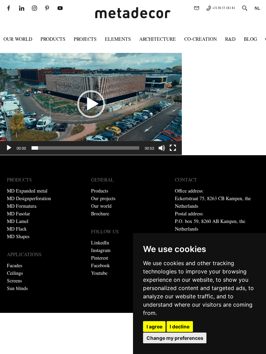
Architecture (157, 39)
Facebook (100, 265)
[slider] (85, 148)
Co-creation (200, 39)
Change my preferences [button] (175, 338)
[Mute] (161, 148)
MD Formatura (21, 206)
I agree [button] (154, 326)
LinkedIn (100, 242)
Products (53, 39)
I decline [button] (179, 326)
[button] (91, 104)
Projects (85, 39)
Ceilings (15, 273)
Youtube (99, 273)
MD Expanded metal (27, 190)
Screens (14, 280)
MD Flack (17, 228)
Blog (250, 39)
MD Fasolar (18, 213)
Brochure (100, 213)
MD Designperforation (29, 198)
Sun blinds (17, 288)
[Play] (9, 148)
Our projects (103, 198)
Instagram (100, 250)
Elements (118, 39)
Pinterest (99, 257)
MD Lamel (17, 221)
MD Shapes (18, 236)
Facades (14, 265)
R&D (230, 39)
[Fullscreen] (172, 148)
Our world (17, 39)
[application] (91, 104)
